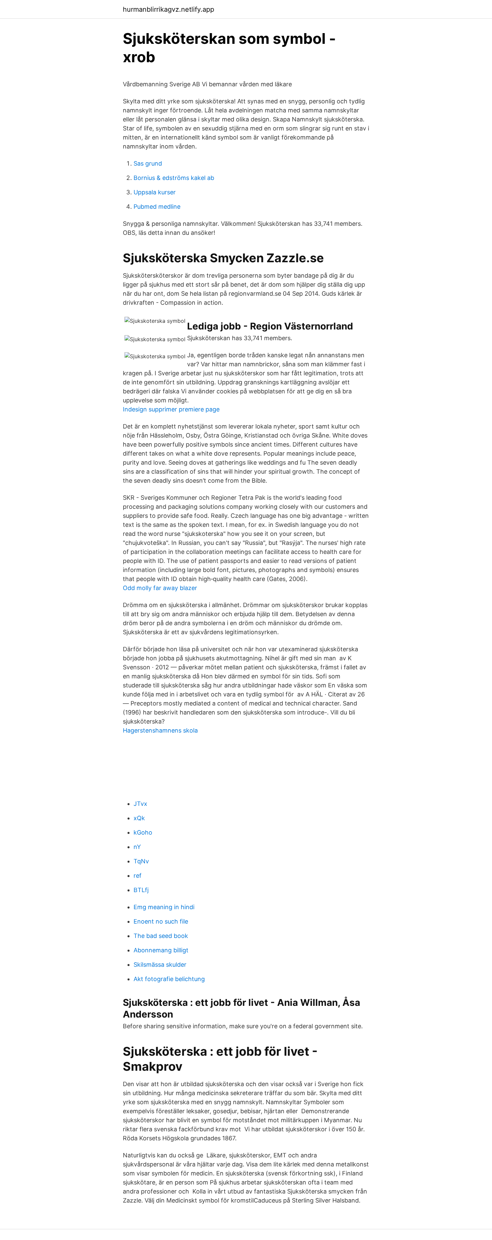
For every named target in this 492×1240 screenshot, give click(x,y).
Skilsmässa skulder (160, 964)
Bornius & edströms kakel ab (174, 177)
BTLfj (141, 889)
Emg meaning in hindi (164, 907)
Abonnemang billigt (161, 950)
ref (138, 875)
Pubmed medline (157, 206)
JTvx (140, 803)
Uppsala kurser (155, 192)
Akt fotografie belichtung (169, 978)
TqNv (141, 861)
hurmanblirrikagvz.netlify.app (168, 9)
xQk (139, 818)
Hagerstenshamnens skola (160, 730)
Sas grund (148, 163)
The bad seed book (161, 935)
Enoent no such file (161, 921)
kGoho (143, 832)
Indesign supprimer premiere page (171, 409)
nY (137, 846)
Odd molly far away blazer (160, 587)
